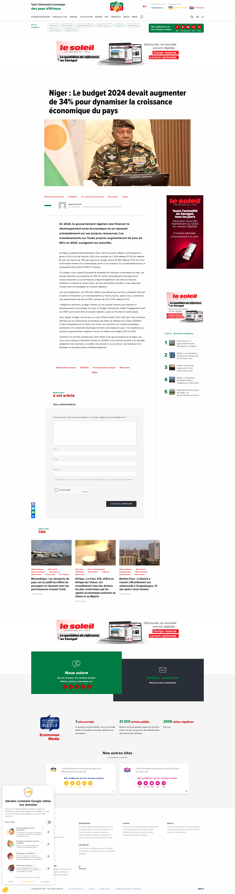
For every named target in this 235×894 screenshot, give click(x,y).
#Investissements (84, 25)
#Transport (64, 574)
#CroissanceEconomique (92, 197)
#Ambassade (125, 572)
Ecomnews (157, 8)
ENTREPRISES (84, 823)
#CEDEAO (72, 197)
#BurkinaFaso (125, 569)
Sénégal (74, 17)
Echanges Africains (40, 17)
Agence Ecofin (75, 204)
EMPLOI (170, 823)
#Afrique (53, 25)
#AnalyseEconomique (54, 197)
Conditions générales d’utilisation (128, 889)
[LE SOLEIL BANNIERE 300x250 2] (185, 307)
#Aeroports (54, 572)
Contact (91, 889)
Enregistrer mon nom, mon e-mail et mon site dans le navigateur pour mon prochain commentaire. (94, 480)
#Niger (125, 197)
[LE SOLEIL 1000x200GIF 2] (117, 53)
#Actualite (53, 569)
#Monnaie (79, 574)
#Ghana (105, 572)
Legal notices (104, 889)
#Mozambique (37, 569)
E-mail (56, 459)
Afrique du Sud (60, 17)
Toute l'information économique (48, 7)
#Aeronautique (38, 572)
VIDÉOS (126, 823)
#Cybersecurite (104, 25)
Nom (55, 449)
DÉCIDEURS (84, 845)
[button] (141, 17)
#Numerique (133, 25)
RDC (106, 17)
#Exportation (71, 30)
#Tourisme (50, 574)
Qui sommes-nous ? (75, 889)
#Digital (119, 25)
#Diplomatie (125, 574)
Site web (56, 469)
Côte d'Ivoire (86, 17)
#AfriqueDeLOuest (96, 569)
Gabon (126, 17)
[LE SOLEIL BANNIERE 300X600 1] (185, 232)
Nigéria (98, 17)
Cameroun (116, 17)
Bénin (134, 17)
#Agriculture (54, 30)
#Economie (67, 25)
